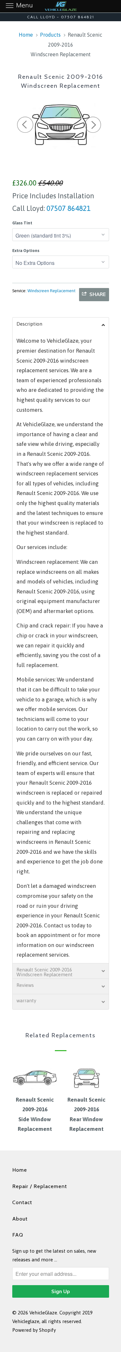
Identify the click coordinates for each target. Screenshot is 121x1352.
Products (50, 35)
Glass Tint (22, 223)
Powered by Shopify (34, 1330)
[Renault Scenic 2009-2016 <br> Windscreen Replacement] (60, 123)
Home (19, 1170)
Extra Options (25, 250)
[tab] (60, 325)
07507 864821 (68, 208)
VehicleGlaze (43, 1312)
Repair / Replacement (39, 1186)
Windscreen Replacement (51, 290)
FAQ (17, 1235)
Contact (22, 1202)
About (20, 1219)
